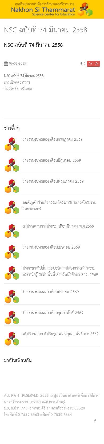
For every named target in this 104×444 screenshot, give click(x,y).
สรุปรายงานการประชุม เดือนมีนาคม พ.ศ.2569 (58, 226)
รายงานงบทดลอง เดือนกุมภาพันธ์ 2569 (53, 313)
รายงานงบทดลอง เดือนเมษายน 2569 (51, 247)
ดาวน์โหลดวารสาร (17, 82)
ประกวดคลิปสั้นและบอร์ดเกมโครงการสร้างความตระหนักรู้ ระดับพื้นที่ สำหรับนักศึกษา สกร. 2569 (60, 271)
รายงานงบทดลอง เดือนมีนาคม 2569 (51, 292)
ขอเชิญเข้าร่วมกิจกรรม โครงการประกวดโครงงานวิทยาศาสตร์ (59, 206)
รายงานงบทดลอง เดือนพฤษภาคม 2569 (53, 181)
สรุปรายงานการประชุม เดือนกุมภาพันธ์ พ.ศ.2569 (61, 334)
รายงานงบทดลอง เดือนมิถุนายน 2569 (52, 160)
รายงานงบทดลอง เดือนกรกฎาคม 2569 (53, 139)
